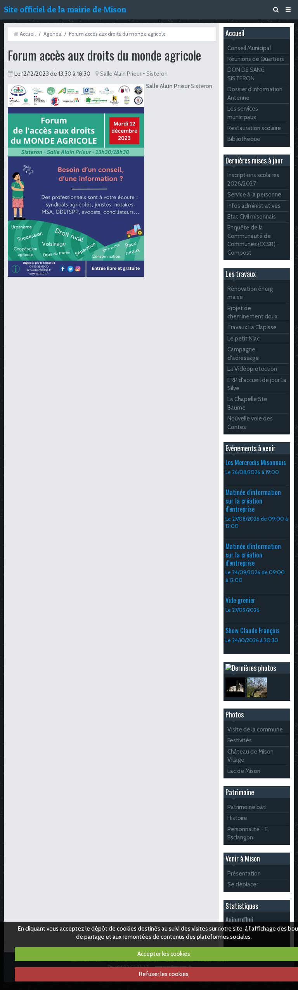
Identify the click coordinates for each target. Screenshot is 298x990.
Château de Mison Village (250, 755)
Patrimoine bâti (247, 807)
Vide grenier (240, 600)
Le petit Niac (243, 338)
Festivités (239, 740)
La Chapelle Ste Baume (247, 403)
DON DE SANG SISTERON (246, 74)
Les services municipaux (242, 112)
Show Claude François (252, 630)
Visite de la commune (255, 729)
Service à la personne (254, 194)
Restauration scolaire (254, 128)
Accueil (28, 34)
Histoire (237, 818)
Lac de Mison (243, 771)
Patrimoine (239, 792)
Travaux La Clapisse (252, 327)
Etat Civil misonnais (251, 216)
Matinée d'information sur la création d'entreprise (253, 500)
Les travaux (240, 274)
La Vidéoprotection (252, 368)
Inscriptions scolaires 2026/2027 (253, 179)
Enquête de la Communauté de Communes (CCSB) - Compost (253, 240)
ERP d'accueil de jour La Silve (256, 384)
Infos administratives (254, 205)
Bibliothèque (243, 138)
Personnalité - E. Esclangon (248, 833)
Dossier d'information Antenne (254, 93)
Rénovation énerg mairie (250, 292)
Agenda (52, 34)
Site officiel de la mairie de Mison (65, 9)
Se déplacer (242, 884)
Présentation (244, 873)
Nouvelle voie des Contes (250, 422)
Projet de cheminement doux (252, 312)
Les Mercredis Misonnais (255, 462)
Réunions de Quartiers (255, 59)
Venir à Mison (242, 858)
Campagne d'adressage (243, 353)
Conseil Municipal (249, 48)
